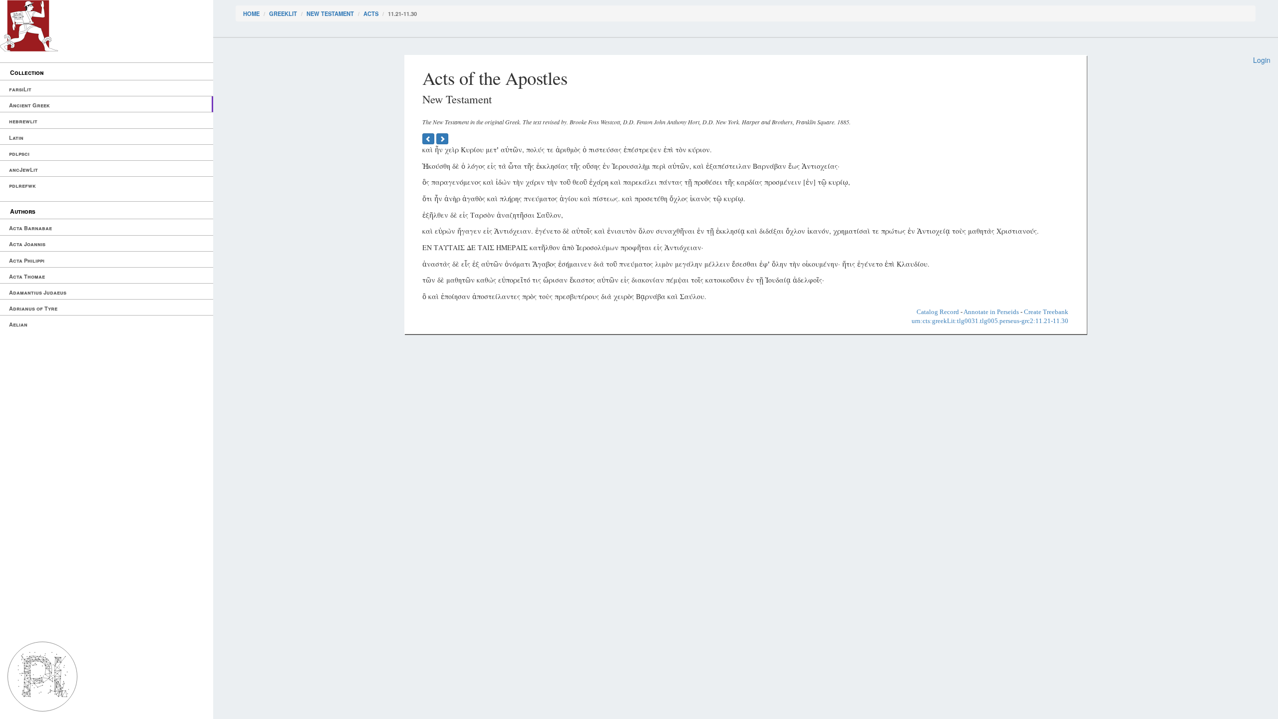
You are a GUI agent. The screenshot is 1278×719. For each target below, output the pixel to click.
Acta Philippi (26, 260)
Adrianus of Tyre (33, 308)
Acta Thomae (27, 276)
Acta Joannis (27, 244)
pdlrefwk (22, 185)
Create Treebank (1046, 312)
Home (251, 13)
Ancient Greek (29, 105)
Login (1262, 60)
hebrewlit (23, 121)
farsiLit (20, 89)
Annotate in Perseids (991, 312)
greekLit (283, 13)
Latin (16, 137)
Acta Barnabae (30, 228)
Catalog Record (938, 312)
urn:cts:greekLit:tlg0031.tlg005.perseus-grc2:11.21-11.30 (990, 321)
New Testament (330, 13)
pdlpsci (19, 153)
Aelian (18, 324)
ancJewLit (23, 169)
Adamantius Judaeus (37, 292)
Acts (370, 13)
